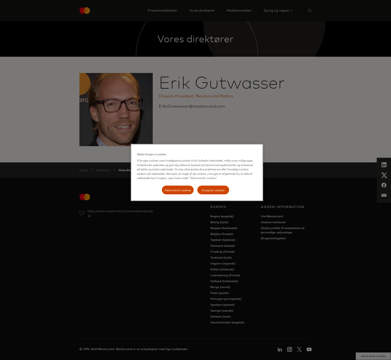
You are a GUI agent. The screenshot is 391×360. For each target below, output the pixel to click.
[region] (197, 172)
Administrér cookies (178, 190)
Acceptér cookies (213, 190)
